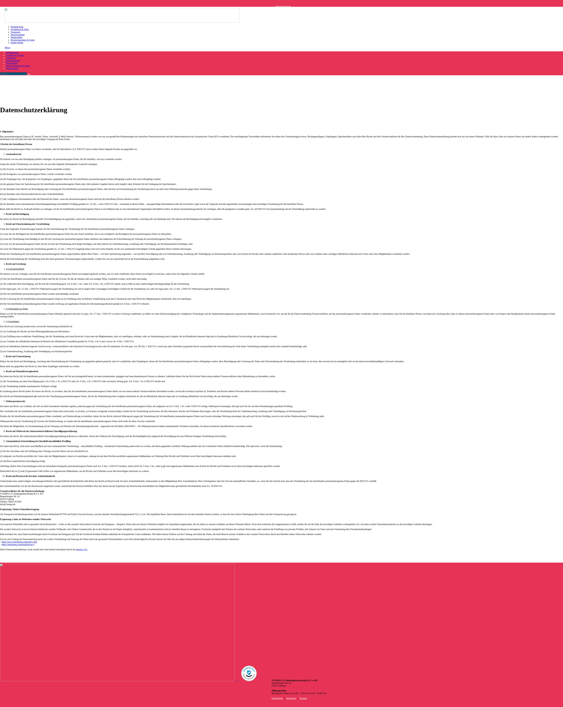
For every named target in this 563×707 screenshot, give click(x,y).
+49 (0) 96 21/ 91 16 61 (286, 8)
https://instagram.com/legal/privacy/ (18, 544)
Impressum (291, 698)
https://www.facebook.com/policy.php (19, 542)
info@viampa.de (283, 6)
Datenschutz (277, 698)
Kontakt (303, 698)
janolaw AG (81, 549)
